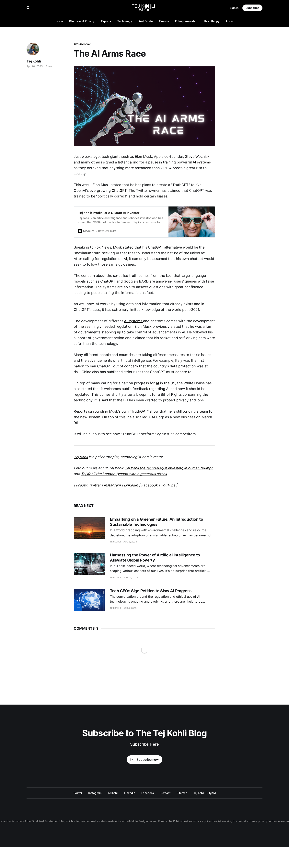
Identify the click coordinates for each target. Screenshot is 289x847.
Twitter (77, 793)
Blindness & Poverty (82, 21)
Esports (106, 21)
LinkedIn (129, 793)
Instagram (94, 793)
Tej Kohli (34, 61)
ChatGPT (119, 190)
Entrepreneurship (186, 21)
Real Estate (145, 21)
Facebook (147, 793)
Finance (164, 21)
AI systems (202, 162)
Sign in (234, 7)
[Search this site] (28, 8)
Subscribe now (148, 760)
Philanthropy (211, 21)
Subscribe (252, 7)
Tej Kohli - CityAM (204, 793)
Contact (165, 793)
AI (125, 259)
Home (59, 21)
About (230, 21)
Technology (124, 21)
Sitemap (182, 793)
